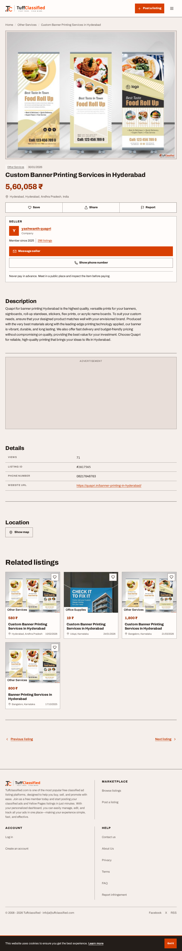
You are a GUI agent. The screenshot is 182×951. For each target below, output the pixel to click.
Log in (9, 837)
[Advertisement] (91, 395)
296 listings (45, 240)
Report (150, 207)
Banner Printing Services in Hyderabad (30, 697)
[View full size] (91, 95)
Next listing (163, 739)
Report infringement (114, 894)
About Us (108, 848)
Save (36, 207)
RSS (174, 912)
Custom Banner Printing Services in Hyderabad (27, 626)
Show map (21, 532)
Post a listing (110, 802)
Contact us (109, 837)
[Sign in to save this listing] (55, 577)
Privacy (107, 860)
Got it (170, 943)
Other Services (15, 167)
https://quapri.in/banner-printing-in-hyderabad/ (109, 485)
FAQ (105, 883)
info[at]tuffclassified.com (58, 912)
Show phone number (93, 262)
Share (93, 207)
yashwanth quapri (36, 228)
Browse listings (111, 790)
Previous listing (22, 739)
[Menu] (172, 8)
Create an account (16, 848)
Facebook (155, 912)
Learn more (95, 943)
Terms (106, 871)
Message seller (29, 251)
